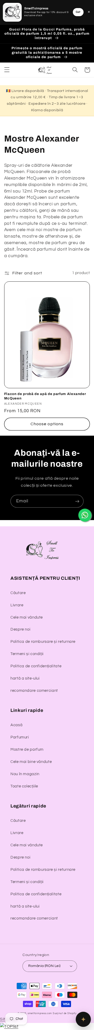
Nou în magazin (24, 774)
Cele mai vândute (26, 617)
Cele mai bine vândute (31, 762)
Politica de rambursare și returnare (42, 642)
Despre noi (20, 629)
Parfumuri (19, 737)
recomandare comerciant (34, 691)
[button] (7, 70)
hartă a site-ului (25, 678)
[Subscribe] (77, 501)
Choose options (47, 424)
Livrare (16, 605)
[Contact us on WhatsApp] (84, 515)
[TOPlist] (9, 1026)
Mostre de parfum (27, 749)
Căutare (18, 593)
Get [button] (78, 12)
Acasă (16, 725)
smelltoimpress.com (40, 1013)
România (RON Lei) (44, 966)
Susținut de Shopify (65, 1013)
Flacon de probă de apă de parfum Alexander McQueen (45, 396)
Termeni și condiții (27, 654)
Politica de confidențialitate (35, 666)
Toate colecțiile (24, 786)
